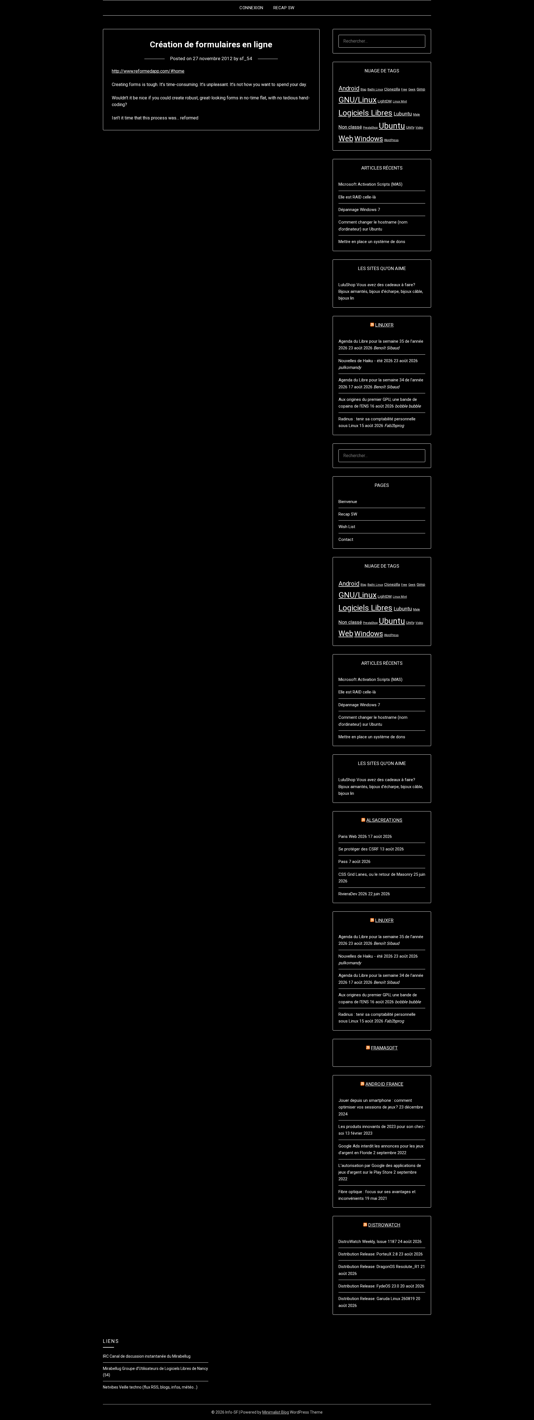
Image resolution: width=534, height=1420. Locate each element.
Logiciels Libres (365, 112)
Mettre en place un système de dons (371, 241)
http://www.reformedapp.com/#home (148, 71)
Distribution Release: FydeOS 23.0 (368, 1286)
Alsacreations (384, 820)
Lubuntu (403, 114)
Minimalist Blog (275, 1412)
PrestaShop (370, 127)
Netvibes (110, 1387)
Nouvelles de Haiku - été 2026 (365, 360)
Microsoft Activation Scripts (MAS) (370, 184)
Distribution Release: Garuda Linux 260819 (376, 1298)
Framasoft (384, 1048)
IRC (106, 1356)
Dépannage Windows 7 (359, 209)
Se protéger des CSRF (358, 849)
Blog (363, 89)
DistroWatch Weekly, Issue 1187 (367, 1241)
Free (404, 89)
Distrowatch (384, 1225)
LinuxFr (384, 325)
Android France (384, 1084)
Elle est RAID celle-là (357, 197)
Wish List (346, 526)
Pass (343, 861)
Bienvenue (347, 501)
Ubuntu (392, 126)
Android (348, 88)
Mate (416, 114)
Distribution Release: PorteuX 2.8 (368, 1254)
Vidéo (419, 127)
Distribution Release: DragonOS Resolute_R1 (378, 1266)
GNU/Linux (357, 99)
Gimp (421, 89)
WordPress (391, 140)
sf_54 (245, 58)
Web (345, 138)
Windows (368, 138)
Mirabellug (112, 1368)
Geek (412, 89)
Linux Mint (400, 101)
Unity (410, 127)
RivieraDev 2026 (352, 893)
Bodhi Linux (375, 89)
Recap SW (284, 7)
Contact (345, 539)
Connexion (251, 7)
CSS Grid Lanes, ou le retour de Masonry (375, 874)
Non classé (350, 127)
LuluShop (346, 284)
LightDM (385, 101)
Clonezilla (392, 89)
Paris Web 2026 (352, 836)
